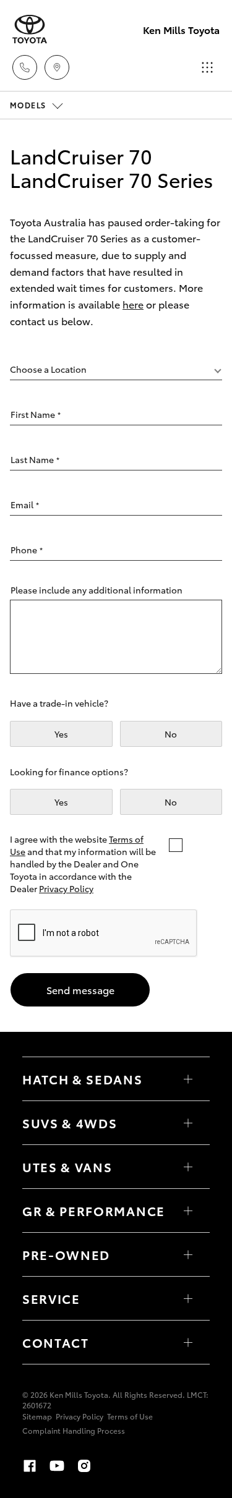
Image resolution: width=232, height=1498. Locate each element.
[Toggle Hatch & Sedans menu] (188, 1078)
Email (25, 504)
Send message (80, 989)
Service (51, 1298)
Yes (61, 734)
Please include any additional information (97, 590)
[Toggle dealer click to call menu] (24, 67)
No (171, 734)
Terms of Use (130, 1416)
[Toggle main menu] (207, 67)
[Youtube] (56, 1465)
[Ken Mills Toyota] (29, 29)
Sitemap (37, 1416)
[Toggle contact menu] (188, 1254)
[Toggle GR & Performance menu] (188, 1210)
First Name (36, 414)
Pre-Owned (66, 1254)
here (133, 304)
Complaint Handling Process (73, 1430)
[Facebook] (29, 1465)
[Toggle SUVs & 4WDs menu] (188, 1122)
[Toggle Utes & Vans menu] (188, 1166)
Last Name (35, 459)
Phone (27, 549)
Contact (55, 1342)
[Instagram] (84, 1465)
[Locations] (57, 67)
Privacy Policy (66, 888)
